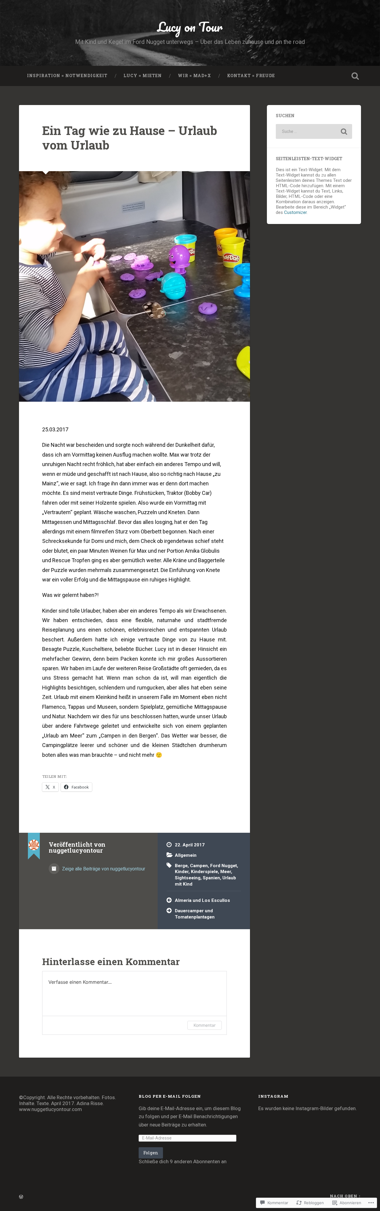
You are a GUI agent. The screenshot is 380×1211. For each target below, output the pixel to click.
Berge (181, 865)
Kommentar (205, 1025)
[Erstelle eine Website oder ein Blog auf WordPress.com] (21, 1197)
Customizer (295, 212)
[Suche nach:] (314, 131)
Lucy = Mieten (143, 75)
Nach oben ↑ (345, 1195)
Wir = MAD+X (194, 75)
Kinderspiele (204, 871)
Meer (225, 871)
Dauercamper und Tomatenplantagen (195, 914)
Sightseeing (187, 878)
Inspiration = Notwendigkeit (67, 75)
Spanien (211, 878)
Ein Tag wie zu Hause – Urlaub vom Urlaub (129, 138)
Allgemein (186, 855)
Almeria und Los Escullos (202, 900)
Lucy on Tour (190, 26)
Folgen (150, 1153)
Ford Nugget (223, 865)
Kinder (182, 871)
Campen (199, 865)
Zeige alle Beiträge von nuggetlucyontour (103, 869)
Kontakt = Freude (251, 75)
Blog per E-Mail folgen (170, 1096)
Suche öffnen (355, 76)
